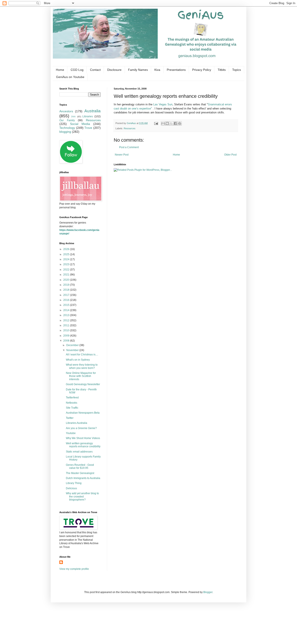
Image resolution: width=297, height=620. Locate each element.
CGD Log (77, 69)
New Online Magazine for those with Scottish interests (81, 376)
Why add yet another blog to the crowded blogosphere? (82, 496)
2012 (66, 320)
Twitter (69, 417)
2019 (66, 284)
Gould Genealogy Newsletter (83, 384)
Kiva (157, 69)
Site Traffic (72, 407)
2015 (66, 305)
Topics (236, 69)
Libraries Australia (76, 422)
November (72, 350)
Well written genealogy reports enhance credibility (83, 445)
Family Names (138, 69)
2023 (66, 264)
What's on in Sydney (78, 359)
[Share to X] (171, 123)
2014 (66, 310)
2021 (66, 274)
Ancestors (66, 111)
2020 (66, 279)
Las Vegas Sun (162, 104)
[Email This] (163, 123)
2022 (66, 269)
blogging (65, 131)
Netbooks (71, 402)
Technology (67, 127)
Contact (95, 69)
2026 (66, 249)
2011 (66, 325)
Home (60, 69)
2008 (66, 340)
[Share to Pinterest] (179, 123)
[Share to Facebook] (175, 123)
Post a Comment (129, 147)
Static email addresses (79, 451)
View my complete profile (74, 568)
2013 (66, 315)
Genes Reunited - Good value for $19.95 (80, 466)
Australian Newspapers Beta (83, 412)
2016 (66, 300)
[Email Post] (156, 123)
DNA (73, 116)
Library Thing (74, 483)
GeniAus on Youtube (70, 77)
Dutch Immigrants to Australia (83, 478)
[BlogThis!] (167, 123)
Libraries (87, 116)
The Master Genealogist (80, 473)
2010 (66, 330)
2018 (66, 289)
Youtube (71, 433)
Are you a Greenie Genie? (81, 428)
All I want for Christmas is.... (82, 354)
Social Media (80, 124)
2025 (66, 254)
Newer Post (121, 154)
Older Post (230, 154)
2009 (66, 335)
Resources (129, 128)
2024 (66, 259)
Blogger (207, 592)
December (72, 345)
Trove (88, 127)
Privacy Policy (201, 69)
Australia (92, 111)
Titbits (222, 69)
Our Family (67, 120)
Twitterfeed (72, 397)
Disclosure (114, 69)
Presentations (176, 69)
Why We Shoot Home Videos (83, 438)
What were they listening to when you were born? (82, 366)
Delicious (71, 488)
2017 (66, 295)
